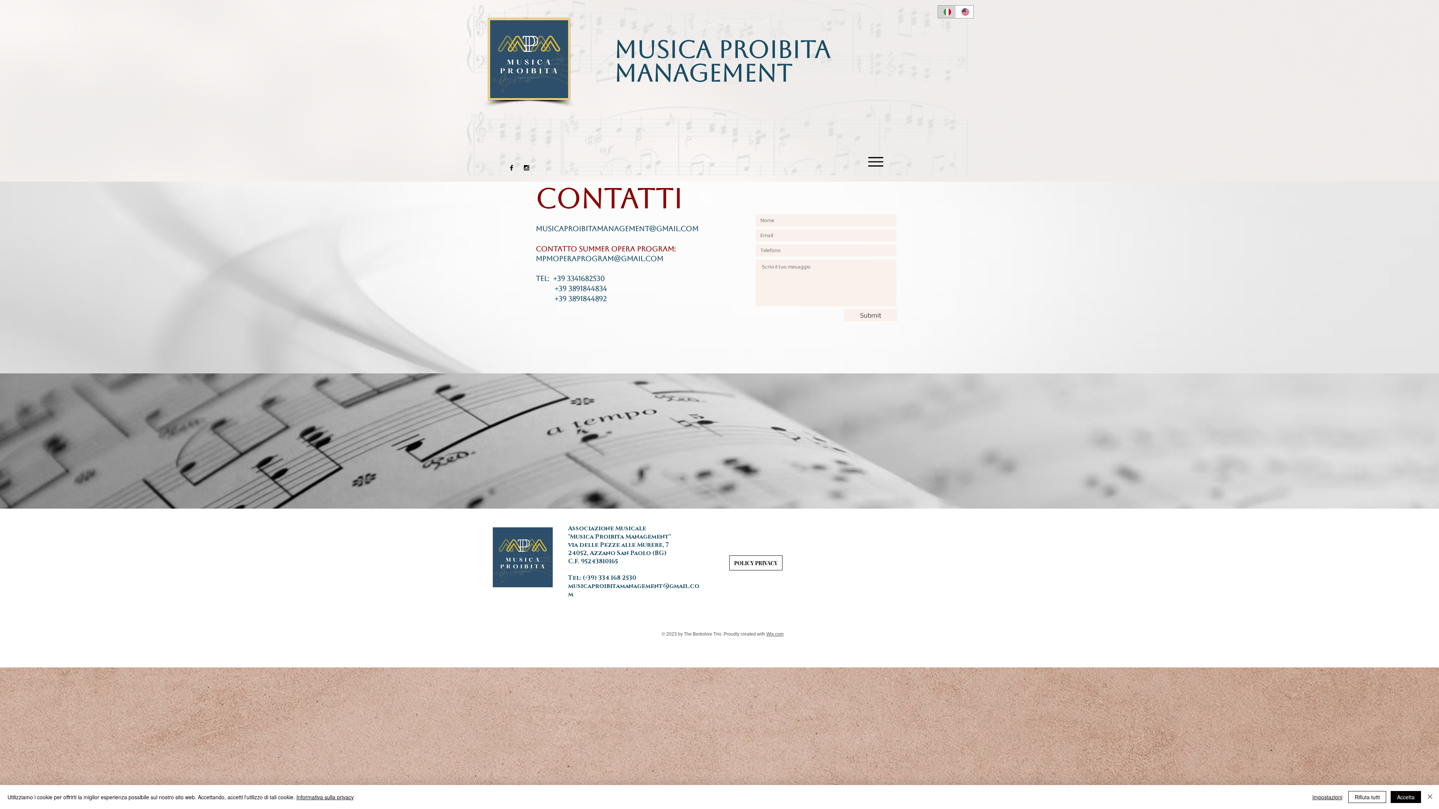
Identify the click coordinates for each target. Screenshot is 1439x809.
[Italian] (947, 12)
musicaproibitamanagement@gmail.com (617, 228)
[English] (965, 12)
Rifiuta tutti (1367, 797)
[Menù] (875, 161)
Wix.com (775, 634)
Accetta (1406, 797)
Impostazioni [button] (1327, 797)
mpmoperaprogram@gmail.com (599, 258)
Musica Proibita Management (723, 61)
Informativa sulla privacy (325, 797)
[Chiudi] (1430, 797)
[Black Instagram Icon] (526, 168)
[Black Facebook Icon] (511, 168)
